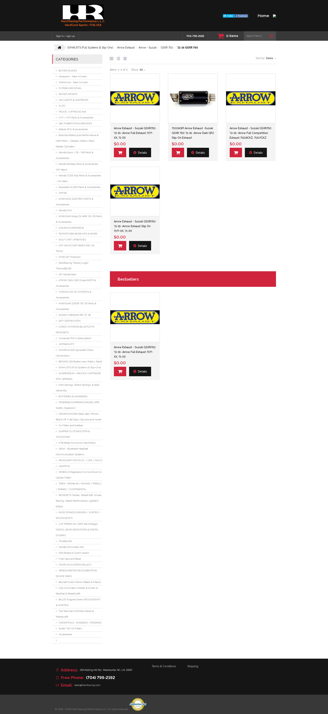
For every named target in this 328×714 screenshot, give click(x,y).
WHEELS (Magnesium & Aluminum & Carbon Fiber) (78, 475)
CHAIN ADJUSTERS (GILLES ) (75, 564)
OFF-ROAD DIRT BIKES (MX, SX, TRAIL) (75, 248)
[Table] (125, 58)
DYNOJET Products (69, 257)
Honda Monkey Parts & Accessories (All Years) (77, 167)
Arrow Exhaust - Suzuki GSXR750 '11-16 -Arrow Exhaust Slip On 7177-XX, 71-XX (135, 226)
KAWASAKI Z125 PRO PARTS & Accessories (74, 201)
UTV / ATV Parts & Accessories (76, 117)
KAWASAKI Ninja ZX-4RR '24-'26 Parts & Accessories (79, 219)
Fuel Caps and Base (70, 558)
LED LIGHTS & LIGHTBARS (73, 100)
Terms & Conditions (164, 666)
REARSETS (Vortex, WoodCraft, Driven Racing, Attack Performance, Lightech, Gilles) (79, 501)
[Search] (271, 36)
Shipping (192, 666)
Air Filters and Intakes (71, 425)
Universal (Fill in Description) (75, 338)
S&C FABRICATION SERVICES (75, 123)
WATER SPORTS (68, 94)
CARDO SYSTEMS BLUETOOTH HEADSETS (75, 329)
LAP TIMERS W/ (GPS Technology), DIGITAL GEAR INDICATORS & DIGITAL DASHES (77, 529)
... (59, 640)
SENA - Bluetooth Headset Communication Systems (72, 451)
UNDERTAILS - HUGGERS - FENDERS (80, 622)
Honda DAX (65, 210)
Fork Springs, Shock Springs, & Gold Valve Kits (77, 387)
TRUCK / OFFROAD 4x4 (72, 111)
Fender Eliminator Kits (71, 547)
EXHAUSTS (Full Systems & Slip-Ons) (80, 367)
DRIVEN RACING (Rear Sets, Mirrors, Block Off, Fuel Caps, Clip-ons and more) (78, 416)
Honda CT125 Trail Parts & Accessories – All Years (78, 178)
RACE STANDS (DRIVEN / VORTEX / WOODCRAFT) (78, 515)
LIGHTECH (64, 466)
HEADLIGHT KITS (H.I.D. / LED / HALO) (80, 460)
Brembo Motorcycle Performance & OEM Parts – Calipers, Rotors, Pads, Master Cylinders (77, 141)
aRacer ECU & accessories (73, 129)
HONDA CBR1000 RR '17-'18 (75, 315)
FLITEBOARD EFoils (70, 88)
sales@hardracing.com (87, 685)
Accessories (65, 634)
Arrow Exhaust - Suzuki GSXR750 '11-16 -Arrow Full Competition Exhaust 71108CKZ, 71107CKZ (250, 133)
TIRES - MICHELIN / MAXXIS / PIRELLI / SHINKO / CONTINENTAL (78, 486)
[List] (118, 58)
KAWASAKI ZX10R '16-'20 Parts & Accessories (76, 306)
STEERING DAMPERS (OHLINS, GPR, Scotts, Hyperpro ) (78, 405)
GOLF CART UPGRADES (72, 239)
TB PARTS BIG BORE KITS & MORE (78, 233)
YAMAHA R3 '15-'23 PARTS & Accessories (73, 294)
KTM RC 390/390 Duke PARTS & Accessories (76, 283)
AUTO (62, 105)
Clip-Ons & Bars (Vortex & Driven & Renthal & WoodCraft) (77, 591)
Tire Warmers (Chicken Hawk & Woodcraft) (75, 614)
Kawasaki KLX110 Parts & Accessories (79, 187)
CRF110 (63, 193)
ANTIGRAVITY (66, 344)
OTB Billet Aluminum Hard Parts (77, 442)
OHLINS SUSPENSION (71, 227)
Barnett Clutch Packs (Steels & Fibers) (80, 582)
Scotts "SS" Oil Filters (70, 628)
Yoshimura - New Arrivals (73, 82)
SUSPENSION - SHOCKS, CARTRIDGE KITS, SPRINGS (78, 376)
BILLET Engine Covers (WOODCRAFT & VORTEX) (78, 602)
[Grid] (111, 58)
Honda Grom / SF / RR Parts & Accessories (74, 155)
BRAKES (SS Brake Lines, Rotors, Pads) (80, 361)
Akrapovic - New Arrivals (73, 76)
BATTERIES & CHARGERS (73, 396)
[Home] (83, 12)
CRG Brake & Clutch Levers (74, 552)
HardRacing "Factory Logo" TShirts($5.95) (72, 265)
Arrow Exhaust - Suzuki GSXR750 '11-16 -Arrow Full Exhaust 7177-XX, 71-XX (135, 133)
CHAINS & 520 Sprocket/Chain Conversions (75, 353)
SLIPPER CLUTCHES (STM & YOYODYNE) (73, 434)
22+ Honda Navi (67, 274)
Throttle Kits (65, 541)
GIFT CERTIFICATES (69, 320)
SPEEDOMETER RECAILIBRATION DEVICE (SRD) (76, 573)
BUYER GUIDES (68, 70)
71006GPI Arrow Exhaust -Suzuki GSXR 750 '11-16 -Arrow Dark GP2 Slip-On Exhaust (193, 133)
